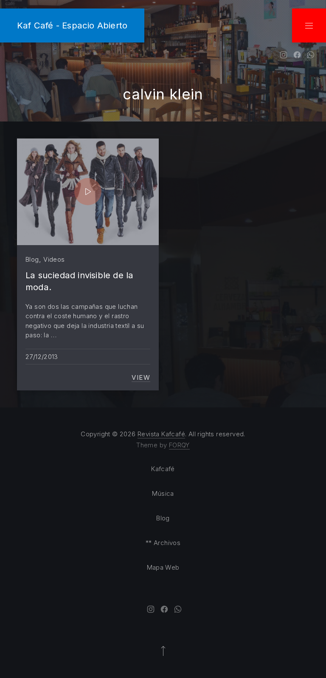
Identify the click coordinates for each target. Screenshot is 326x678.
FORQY (179, 445)
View (141, 377)
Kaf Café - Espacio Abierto (72, 25)
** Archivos (163, 543)
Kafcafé (163, 469)
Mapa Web (163, 567)
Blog (32, 259)
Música (163, 493)
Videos (54, 259)
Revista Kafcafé (161, 434)
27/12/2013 (41, 357)
